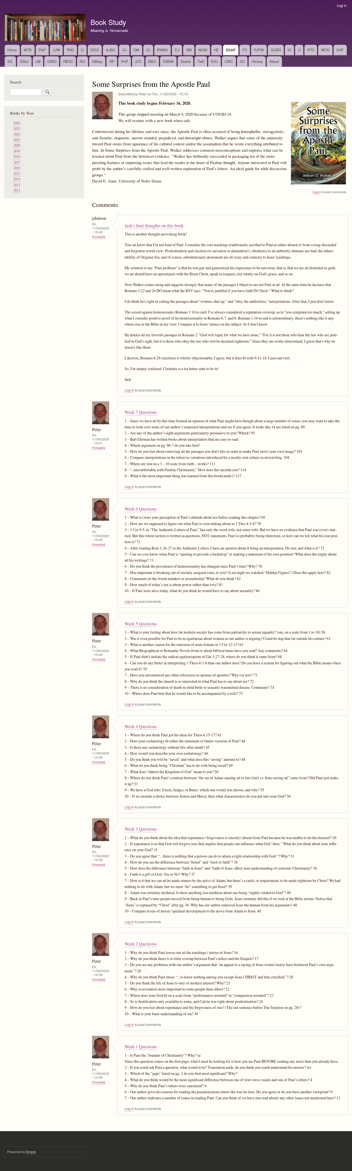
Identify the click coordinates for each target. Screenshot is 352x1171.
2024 (16, 123)
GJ (124, 49)
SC (242, 61)
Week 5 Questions (141, 624)
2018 (16, 156)
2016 (16, 167)
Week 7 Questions (141, 412)
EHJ (214, 61)
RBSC (68, 61)
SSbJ (24, 61)
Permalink (98, 237)
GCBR (276, 49)
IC (289, 49)
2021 (16, 139)
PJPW (259, 49)
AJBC (110, 49)
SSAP (231, 49)
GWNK (168, 61)
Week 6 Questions (141, 509)
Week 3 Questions (141, 829)
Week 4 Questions (141, 726)
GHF (340, 49)
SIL (10, 61)
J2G (138, 61)
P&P (42, 49)
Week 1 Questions (141, 1047)
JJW (56, 49)
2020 (16, 145)
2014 (16, 179)
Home (12, 49)
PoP (124, 61)
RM (189, 49)
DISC (94, 49)
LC (148, 49)
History (257, 61)
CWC (229, 61)
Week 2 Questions (141, 944)
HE (216, 49)
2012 (16, 190)
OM (136, 49)
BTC (310, 49)
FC (245, 49)
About (274, 61)
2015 (16, 173)
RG (82, 61)
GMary (97, 61)
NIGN (202, 49)
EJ (177, 49)
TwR (200, 61)
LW (37, 61)
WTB (28, 49)
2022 (16, 134)
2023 (16, 128)
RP (111, 61)
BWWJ (162, 49)
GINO (51, 61)
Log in (341, 5)
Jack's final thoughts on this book (154, 226)
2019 (16, 151)
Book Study (108, 22)
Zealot (186, 61)
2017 (16, 162)
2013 (16, 184)
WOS (325, 49)
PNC (70, 49)
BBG (152, 61)
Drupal (31, 1151)
